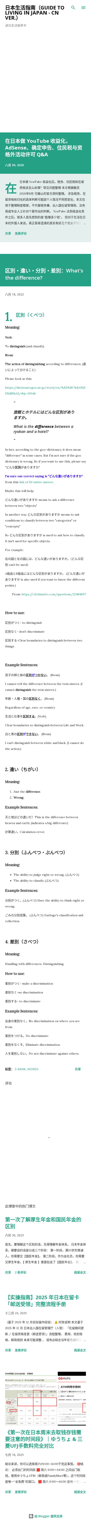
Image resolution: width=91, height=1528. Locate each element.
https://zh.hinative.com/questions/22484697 (53, 594)
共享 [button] (8, 233)
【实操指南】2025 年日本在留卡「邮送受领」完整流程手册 (42, 1300)
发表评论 (21, 233)
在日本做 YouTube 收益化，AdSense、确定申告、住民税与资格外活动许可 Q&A (43, 147)
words (32, 1069)
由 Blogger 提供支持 (48, 1516)
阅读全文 (80, 1272)
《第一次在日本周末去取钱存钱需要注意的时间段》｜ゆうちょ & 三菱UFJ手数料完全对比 (44, 1439)
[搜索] (73, 7)
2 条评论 (20, 1272)
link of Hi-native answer (36, 482)
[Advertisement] (45, 85)
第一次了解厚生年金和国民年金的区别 (43, 1223)
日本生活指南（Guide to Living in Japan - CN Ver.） (34, 12)
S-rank (20, 1069)
